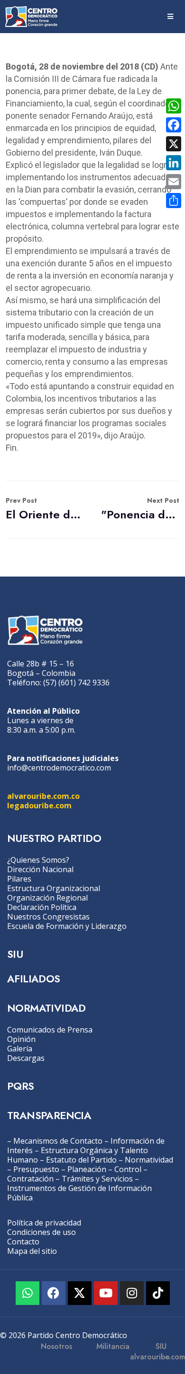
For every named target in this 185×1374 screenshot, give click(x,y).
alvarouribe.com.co (43, 796)
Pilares (19, 879)
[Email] (173, 181)
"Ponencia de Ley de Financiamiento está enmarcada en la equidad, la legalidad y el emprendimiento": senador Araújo (140, 509)
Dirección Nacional (40, 869)
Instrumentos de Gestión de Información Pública (79, 1193)
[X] (173, 143)
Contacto (23, 1241)
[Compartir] (173, 200)
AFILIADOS (33, 978)
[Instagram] (132, 1293)
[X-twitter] (80, 1293)
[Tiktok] (158, 1293)
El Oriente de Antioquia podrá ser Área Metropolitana (45, 509)
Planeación (86, 1169)
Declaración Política (41, 907)
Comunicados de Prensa (49, 1029)
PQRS (20, 1086)
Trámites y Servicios (97, 1178)
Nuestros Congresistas (48, 916)
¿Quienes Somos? (38, 860)
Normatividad (149, 1160)
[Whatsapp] (27, 1293)
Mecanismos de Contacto (57, 1141)
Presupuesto (36, 1169)
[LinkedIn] (173, 162)
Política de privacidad (44, 1222)
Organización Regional (47, 898)
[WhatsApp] (173, 105)
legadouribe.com (39, 805)
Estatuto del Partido (81, 1160)
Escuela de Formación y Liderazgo (67, 926)
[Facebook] (53, 1293)
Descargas (26, 1058)
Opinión (21, 1039)
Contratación (30, 1178)
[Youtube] (106, 1293)
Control (127, 1169)
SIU (15, 954)
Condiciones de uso (41, 1232)
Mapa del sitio (32, 1251)
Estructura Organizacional (53, 888)
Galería (19, 1048)
